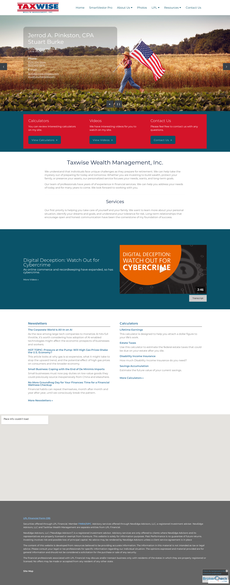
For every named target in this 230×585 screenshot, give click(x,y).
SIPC (88, 523)
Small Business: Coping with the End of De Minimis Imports (66, 369)
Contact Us (193, 7)
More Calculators (132, 377)
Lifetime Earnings (131, 329)
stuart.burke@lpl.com (41, 76)
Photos (142, 7)
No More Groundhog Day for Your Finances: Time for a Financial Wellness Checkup (69, 383)
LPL (154, 7)
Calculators (129, 323)
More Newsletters (40, 400)
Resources (171, 7)
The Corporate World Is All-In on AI (50, 329)
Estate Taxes (128, 342)
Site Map (28, 571)
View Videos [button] (101, 140)
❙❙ (119, 104)
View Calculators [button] (43, 140)
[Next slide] (226, 66)
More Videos (31, 279)
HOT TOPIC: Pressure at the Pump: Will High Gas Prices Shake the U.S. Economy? (68, 351)
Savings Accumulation (134, 366)
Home (80, 7)
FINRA (81, 523)
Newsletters (37, 323)
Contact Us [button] (161, 140)
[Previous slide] (3, 66)
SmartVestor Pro (100, 7)
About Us (123, 7)
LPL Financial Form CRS (36, 518)
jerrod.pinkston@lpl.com (43, 73)
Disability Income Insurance (138, 356)
